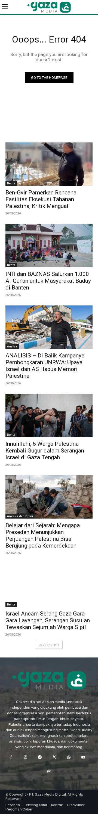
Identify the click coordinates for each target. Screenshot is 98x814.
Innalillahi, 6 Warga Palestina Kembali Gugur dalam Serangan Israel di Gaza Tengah (44, 451)
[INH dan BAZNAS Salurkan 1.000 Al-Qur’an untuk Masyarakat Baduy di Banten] (49, 245)
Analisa (12, 346)
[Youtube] (83, 757)
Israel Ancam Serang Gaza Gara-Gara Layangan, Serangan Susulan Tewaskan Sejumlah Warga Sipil (47, 620)
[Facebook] (10, 757)
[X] (54, 757)
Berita (11, 183)
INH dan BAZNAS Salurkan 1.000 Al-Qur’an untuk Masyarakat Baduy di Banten (48, 281)
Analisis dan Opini (20, 516)
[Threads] (49, 771)
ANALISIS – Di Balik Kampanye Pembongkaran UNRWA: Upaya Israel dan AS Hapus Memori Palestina (44, 365)
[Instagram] (25, 757)
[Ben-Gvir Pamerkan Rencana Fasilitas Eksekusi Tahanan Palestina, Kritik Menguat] (49, 164)
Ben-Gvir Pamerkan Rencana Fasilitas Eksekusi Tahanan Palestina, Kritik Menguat (40, 199)
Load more (47, 644)
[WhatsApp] (68, 757)
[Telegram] (40, 757)
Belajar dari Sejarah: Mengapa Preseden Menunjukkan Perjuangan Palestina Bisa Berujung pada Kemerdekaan (42, 535)
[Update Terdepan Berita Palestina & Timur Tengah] (49, 7)
